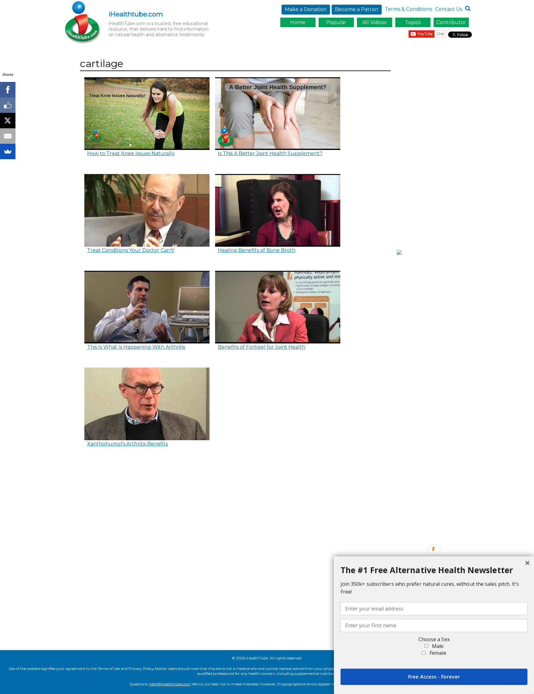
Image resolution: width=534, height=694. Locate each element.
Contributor (451, 22)
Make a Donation (306, 9)
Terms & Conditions (408, 9)
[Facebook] (7, 89)
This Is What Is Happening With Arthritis (136, 347)
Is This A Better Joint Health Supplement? (270, 153)
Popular (336, 22)
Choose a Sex (434, 639)
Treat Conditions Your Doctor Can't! (130, 250)
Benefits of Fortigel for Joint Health (261, 347)
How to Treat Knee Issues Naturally (131, 153)
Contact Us (448, 9)
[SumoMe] (7, 151)
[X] (7, 120)
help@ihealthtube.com (170, 684)
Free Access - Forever (434, 676)
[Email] (7, 136)
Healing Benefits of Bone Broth (256, 250)
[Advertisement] (436, 149)
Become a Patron (356, 9)
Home (297, 22)
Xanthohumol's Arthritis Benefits (127, 444)
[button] (434, 570)
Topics (413, 22)
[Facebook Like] (7, 105)
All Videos (374, 22)
